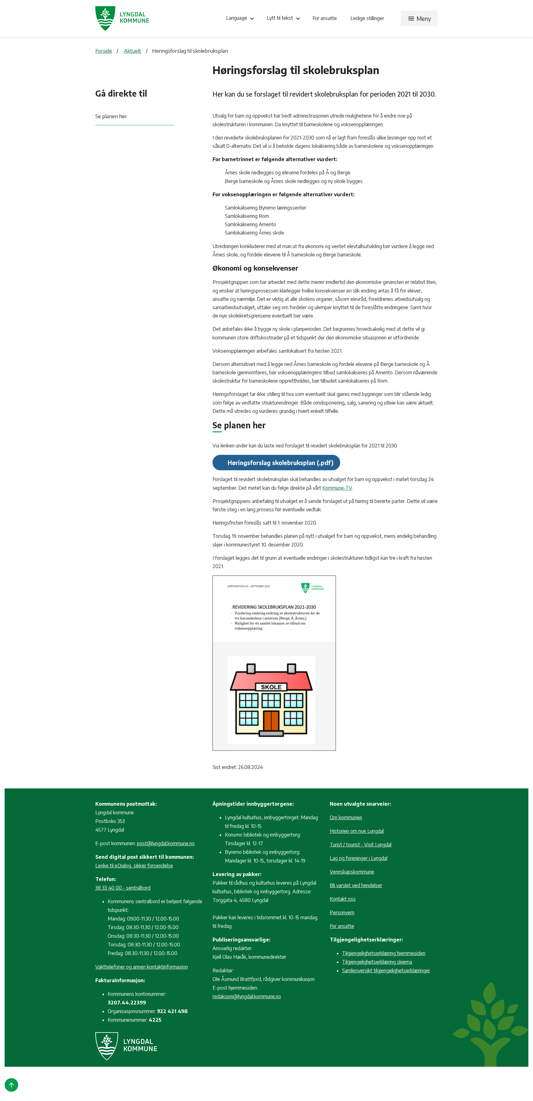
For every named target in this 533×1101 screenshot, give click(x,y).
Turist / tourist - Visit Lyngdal (360, 844)
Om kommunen (346, 817)
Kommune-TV (337, 488)
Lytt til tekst (284, 18)
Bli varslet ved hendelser (356, 885)
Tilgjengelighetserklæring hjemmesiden (383, 953)
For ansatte (325, 18)
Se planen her (111, 116)
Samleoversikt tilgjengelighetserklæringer (386, 970)
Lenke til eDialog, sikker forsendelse (134, 865)
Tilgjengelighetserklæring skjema (377, 962)
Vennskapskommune (352, 872)
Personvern (342, 912)
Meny (419, 18)
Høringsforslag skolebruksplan (271, 462)
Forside (103, 50)
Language (241, 18)
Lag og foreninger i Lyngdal (358, 858)
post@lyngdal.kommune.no (166, 843)
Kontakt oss (343, 899)
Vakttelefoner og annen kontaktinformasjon (141, 967)
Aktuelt (132, 50)
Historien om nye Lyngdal (357, 831)
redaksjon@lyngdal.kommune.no (247, 996)
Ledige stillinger (367, 18)
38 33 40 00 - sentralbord (123, 888)
